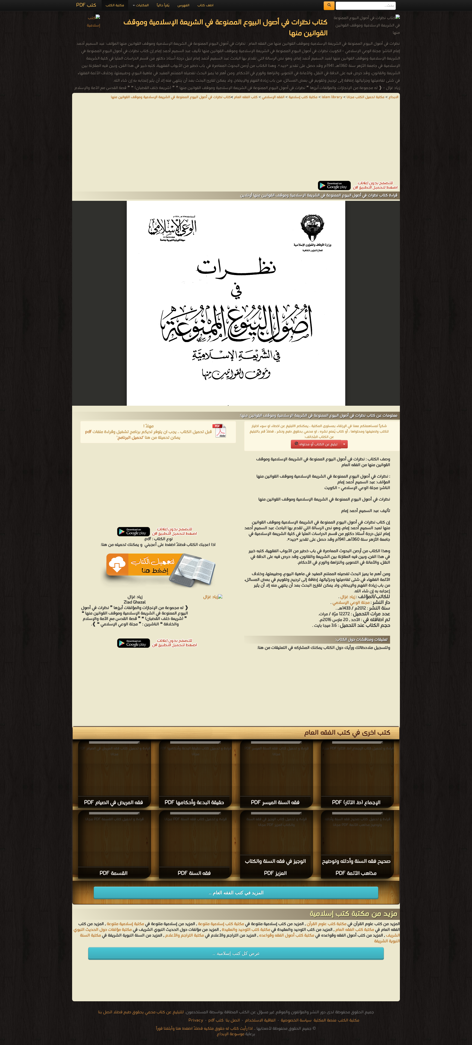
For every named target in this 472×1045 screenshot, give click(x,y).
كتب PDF (86, 5)
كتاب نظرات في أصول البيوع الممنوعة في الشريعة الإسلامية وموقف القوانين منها (171, 97)
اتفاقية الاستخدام (260, 1020)
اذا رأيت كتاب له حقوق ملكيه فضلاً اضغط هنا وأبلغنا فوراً (204, 1028)
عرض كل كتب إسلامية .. (236, 953)
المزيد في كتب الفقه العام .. (236, 892)
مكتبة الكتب (115, 5)
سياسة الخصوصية (296, 1020)
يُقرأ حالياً (163, 5)
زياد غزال (347, 597)
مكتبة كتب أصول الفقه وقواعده (286, 935)
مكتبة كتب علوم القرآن (326, 924)
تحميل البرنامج (130, 437)
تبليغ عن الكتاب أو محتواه (317, 444)
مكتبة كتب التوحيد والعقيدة (246, 930)
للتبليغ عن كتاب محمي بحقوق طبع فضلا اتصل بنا (141, 1012)
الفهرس (183, 5)
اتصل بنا (232, 1020)
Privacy (195, 1020)
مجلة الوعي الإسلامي (351, 603)
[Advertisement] (236, 142)
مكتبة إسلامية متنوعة (125, 924)
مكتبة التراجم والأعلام (184, 935)
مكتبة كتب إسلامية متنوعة (221, 924)
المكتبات (142, 5)
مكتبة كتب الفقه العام (354, 930)
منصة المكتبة (325, 1020)
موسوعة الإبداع (230, 1034)
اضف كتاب (205, 5)
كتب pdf (215, 1020)
